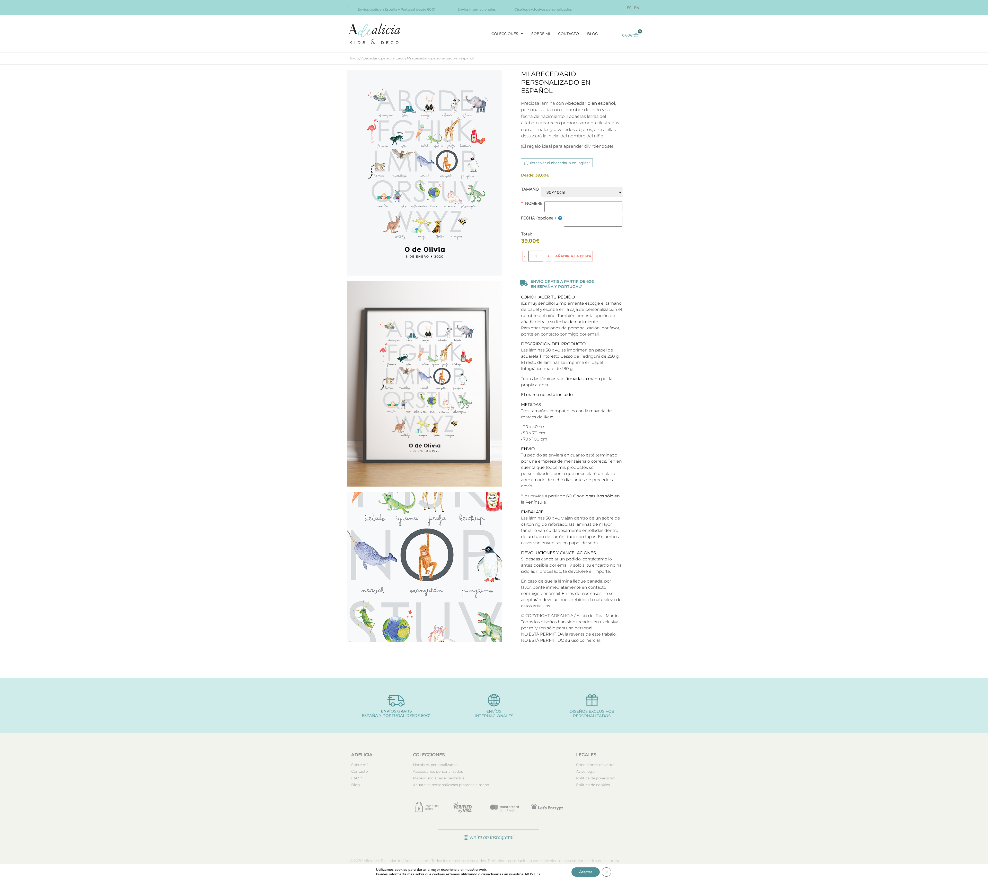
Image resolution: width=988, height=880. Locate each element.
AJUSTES (532, 874)
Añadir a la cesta (573, 256)
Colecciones (504, 33)
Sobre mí (540, 33)
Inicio (354, 58)
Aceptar (585, 871)
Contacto (568, 33)
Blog (592, 33)
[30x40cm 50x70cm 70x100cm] (582, 192)
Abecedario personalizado (382, 58)
